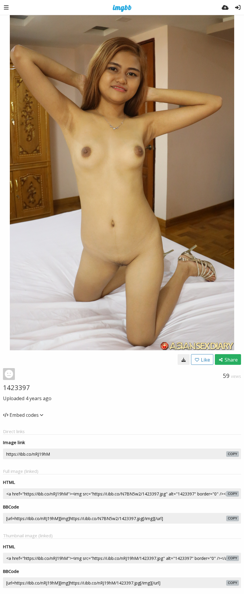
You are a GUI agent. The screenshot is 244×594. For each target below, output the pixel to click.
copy (232, 454)
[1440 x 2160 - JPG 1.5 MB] (184, 359)
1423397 (16, 387)
